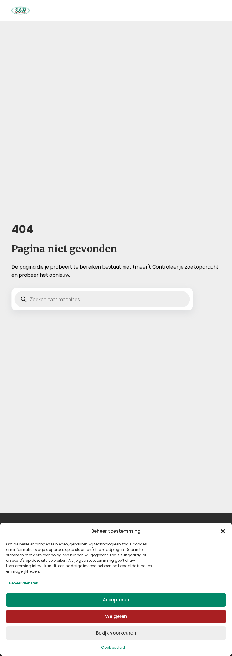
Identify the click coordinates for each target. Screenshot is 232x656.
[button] (223, 531)
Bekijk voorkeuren (116, 633)
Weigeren (116, 616)
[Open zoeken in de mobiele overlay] (102, 299)
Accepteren (116, 600)
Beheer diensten (23, 583)
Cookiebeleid (113, 647)
